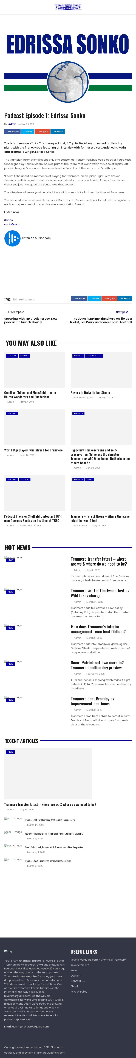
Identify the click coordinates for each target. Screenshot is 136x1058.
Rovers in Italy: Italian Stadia (90, 392)
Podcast (25, 479)
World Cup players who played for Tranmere (33, 449)
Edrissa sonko (19, 299)
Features (12, 355)
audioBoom (11, 224)
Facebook (13, 132)
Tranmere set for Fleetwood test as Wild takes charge (100, 593)
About (74, 986)
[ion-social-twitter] (129, 1047)
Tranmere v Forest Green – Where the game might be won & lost (100, 518)
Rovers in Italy (94, 355)
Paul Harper (80, 525)
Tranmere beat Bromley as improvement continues (92, 701)
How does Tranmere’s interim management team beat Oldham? (98, 629)
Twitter (28, 132)
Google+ (43, 132)
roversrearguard (83, 397)
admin (12, 124)
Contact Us (78, 981)
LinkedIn (58, 132)
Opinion (24, 355)
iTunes (8, 220)
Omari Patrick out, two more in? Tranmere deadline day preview (97, 665)
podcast (31, 299)
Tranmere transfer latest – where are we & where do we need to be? (99, 561)
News (89, 479)
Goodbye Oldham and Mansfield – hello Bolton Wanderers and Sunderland (30, 394)
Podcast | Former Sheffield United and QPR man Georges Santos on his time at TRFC (33, 518)
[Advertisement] (30, 901)
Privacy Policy (79, 991)
